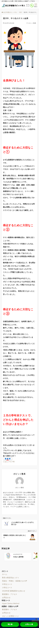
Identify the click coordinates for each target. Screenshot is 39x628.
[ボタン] (27, 6)
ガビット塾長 (32, 23)
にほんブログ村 (9, 462)
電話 (9, 624)
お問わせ (28, 624)
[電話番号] (32, 5)
